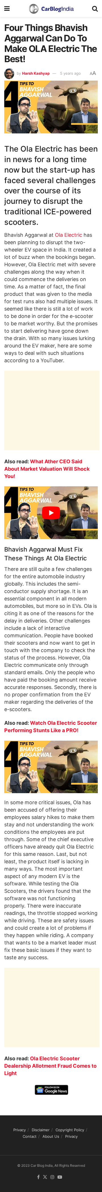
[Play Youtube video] (51, 512)
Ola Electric (68, 235)
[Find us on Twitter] (45, 1177)
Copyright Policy (70, 1130)
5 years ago (70, 73)
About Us (50, 1136)
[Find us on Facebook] (38, 1177)
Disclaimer (41, 1130)
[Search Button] (95, 8)
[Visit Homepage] (51, 8)
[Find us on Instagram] (52, 1177)
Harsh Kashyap (36, 73)
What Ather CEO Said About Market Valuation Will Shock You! (47, 468)
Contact (30, 1136)
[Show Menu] (7, 8)
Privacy (19, 1130)
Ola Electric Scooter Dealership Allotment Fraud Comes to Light (50, 1065)
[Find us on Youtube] (60, 1177)
